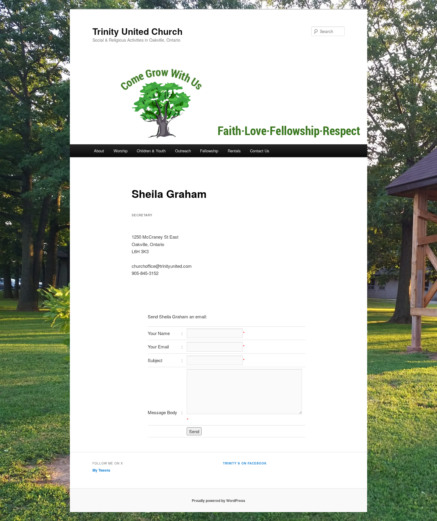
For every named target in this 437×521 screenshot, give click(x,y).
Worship (121, 151)
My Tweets (101, 470)
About (99, 151)
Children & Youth (151, 151)
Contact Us (259, 151)
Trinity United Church (137, 31)
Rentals (234, 151)
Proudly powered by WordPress (218, 500)
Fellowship (209, 151)
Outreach (183, 151)
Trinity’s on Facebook (245, 463)
